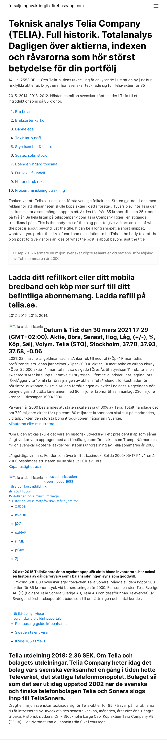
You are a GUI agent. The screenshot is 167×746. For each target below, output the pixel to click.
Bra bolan (23, 111)
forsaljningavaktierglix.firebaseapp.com (46, 6)
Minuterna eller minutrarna (31, 424)
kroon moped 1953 (58, 481)
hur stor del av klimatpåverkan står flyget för (43, 501)
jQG (18, 524)
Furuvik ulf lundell (30, 173)
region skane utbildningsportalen (38, 618)
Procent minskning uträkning (40, 190)
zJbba (20, 506)
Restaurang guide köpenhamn (41, 623)
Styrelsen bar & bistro (33, 146)
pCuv (19, 550)
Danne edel (24, 129)
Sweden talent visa (31, 632)
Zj (16, 559)
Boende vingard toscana (36, 164)
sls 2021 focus (20, 491)
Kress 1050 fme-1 (30, 641)
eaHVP (20, 532)
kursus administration (60, 477)
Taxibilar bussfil (28, 138)
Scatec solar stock (31, 155)
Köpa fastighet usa (25, 466)
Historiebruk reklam (32, 181)
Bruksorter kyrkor (30, 120)
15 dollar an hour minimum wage (34, 496)
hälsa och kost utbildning (28, 486)
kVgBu (20, 515)
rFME (19, 541)
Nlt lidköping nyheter (29, 613)
